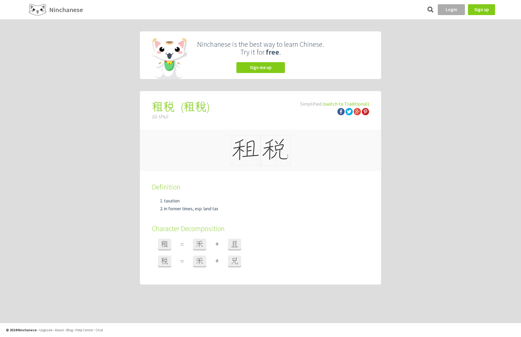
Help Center (84, 330)
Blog (69, 330)
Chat (99, 330)
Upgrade (45, 330)
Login (451, 9)
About (59, 330)
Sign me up (260, 67)
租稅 (195, 107)
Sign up (481, 9)
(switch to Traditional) (345, 104)
